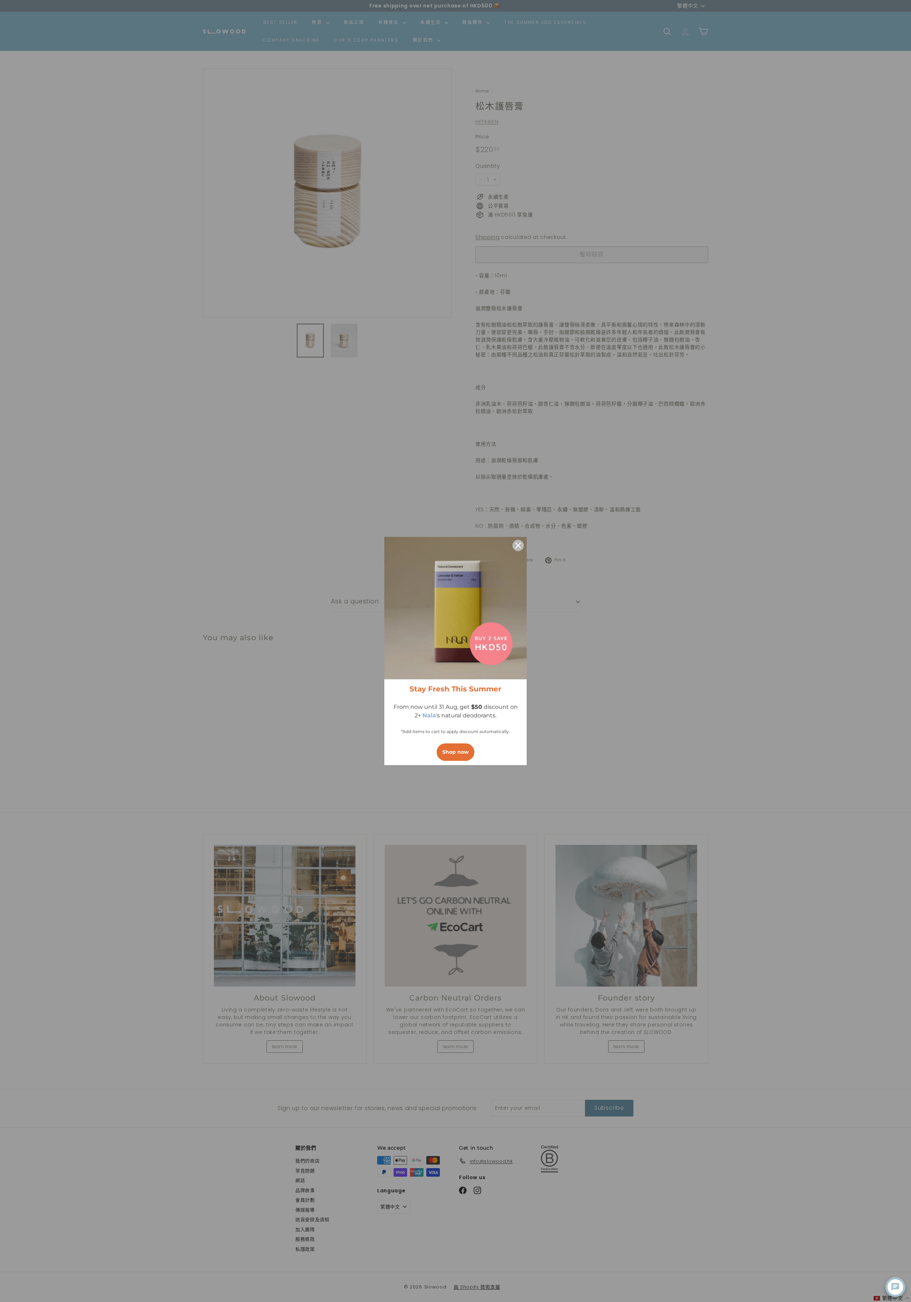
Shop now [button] (455, 752)
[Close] (518, 545)
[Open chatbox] (895, 1287)
